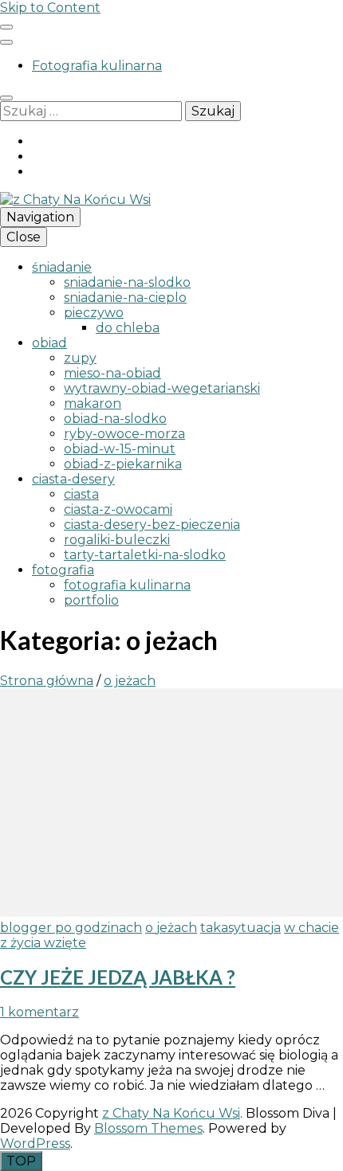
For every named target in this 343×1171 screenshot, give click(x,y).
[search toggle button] (6, 98)
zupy (80, 358)
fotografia (63, 570)
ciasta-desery (73, 479)
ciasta (81, 494)
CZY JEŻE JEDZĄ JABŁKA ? (117, 977)
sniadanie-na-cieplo (125, 297)
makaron (92, 403)
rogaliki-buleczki (117, 539)
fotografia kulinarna (127, 585)
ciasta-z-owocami (118, 509)
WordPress (35, 1143)
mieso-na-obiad (112, 373)
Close (23, 237)
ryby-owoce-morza (124, 433)
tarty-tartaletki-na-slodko (145, 554)
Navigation (40, 217)
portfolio (91, 600)
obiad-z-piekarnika (123, 464)
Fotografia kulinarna (97, 65)
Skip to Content (50, 7)
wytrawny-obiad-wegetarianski (162, 388)
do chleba (128, 327)
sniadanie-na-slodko (127, 282)
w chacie (311, 927)
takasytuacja (240, 927)
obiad (49, 343)
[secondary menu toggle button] (6, 27)
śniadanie (62, 267)
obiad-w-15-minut (119, 448)
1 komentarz (39, 1012)
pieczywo (94, 312)
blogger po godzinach (71, 927)
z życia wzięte (43, 942)
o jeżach (171, 927)
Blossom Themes (148, 1128)
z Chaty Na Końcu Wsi (171, 1113)
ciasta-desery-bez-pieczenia (152, 524)
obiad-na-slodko (115, 418)
